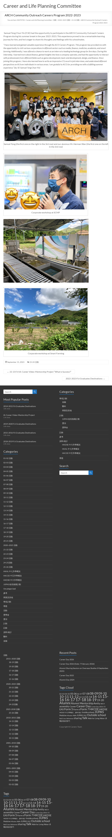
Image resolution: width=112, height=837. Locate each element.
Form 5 (12, 815)
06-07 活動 (8, 480)
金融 (5, 641)
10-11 (8, 802)
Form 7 (28, 815)
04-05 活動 (8, 471)
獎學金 (6, 615)
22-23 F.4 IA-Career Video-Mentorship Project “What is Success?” (39, 371)
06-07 (23, 800)
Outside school (40, 821)
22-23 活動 (8, 554)
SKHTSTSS (21, 20)
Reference (14, 824)
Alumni (8, 809)
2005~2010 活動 (13, 743)
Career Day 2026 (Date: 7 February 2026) (77, 664)
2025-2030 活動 (13, 709)
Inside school (32, 818)
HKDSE (47, 815)
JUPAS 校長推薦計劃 (12, 584)
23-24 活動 (75, 20)
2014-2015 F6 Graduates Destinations (19, 406)
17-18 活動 (8, 528)
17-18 (25, 805)
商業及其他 (8, 597)
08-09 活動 (8, 489)
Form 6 (20, 815)
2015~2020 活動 (13, 659)
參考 (5, 593)
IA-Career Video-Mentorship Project (19, 415)
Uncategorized (9, 589)
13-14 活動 (8, 510)
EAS (5, 815)
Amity (41, 809)
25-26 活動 (8, 567)
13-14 (32, 802)
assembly (8, 812)
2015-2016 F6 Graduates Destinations (19, 433)
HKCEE (38, 815)
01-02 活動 (8, 458)
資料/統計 (7, 632)
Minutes (13, 821)
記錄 (5, 628)
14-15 (41, 802)
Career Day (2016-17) (42, 812)
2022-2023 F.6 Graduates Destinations (85, 378)
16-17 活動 (8, 523)
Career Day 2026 (66, 659)
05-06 (17, 799)
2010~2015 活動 (13, 717)
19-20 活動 (8, 536)
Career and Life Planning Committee (42, 6)
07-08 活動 (8, 484)
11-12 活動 (8, 502)
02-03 (5, 800)
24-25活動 (7, 562)
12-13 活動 (8, 506)
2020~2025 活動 (64, 20)
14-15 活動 (8, 515)
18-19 (36, 805)
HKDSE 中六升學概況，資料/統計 (14, 818)
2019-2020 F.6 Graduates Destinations (19, 424)
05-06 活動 (8, 475)
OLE (29, 821)
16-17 (13, 805)
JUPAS (43, 818)
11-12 (18, 803)
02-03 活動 (8, 462)
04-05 (11, 800)
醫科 (5, 636)
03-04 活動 (8, 467)
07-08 (29, 799)
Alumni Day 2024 (66, 680)
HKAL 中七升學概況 (11, 571)
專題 (5, 606)
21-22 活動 (8, 549)
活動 (54, 20)
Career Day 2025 (66, 675)
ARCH (47, 810)
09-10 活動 (8, 493)
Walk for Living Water (40, 824)
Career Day (27, 812)
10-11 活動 (8, 497)
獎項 (5, 619)
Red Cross (6, 824)
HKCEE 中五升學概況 (12, 575)
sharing (22, 824)
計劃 (5, 623)
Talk (28, 824)
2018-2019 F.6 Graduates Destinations (19, 441)
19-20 (44, 806)
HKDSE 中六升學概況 (12, 580)
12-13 (26, 803)
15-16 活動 (8, 519)
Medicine (7, 821)
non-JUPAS (22, 821)
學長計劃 (7, 602)
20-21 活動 (8, 541)
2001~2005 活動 (13, 768)
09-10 (46, 799)
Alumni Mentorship (26, 809)
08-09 (38, 799)
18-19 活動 (8, 532)
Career (17, 812)
